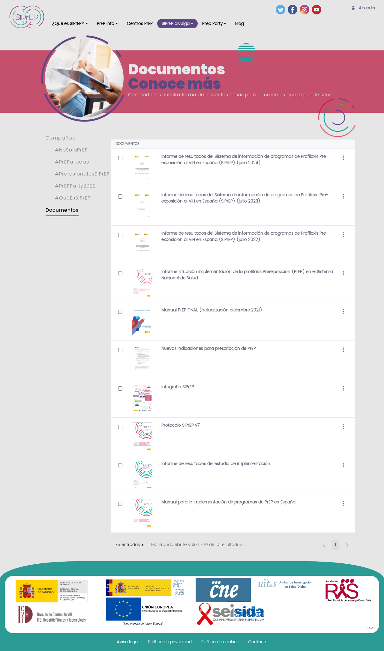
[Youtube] (318, 9)
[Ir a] (27, 17)
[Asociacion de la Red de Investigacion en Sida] (348, 590)
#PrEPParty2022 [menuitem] (75, 186)
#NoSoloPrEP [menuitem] (71, 150)
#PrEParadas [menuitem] (72, 162)
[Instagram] (306, 9)
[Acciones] (343, 158)
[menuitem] (69, 23)
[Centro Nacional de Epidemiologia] (223, 590)
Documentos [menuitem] (62, 210)
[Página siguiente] (347, 545)
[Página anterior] (323, 545)
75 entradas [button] (131, 545)
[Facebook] (294, 9)
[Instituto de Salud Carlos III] (145, 602)
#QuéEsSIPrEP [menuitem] (73, 198)
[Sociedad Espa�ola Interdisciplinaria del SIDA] (230, 614)
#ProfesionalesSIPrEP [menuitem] (82, 174)
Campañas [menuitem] (60, 138)
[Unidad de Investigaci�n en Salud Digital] (285, 584)
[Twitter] (282, 9)
